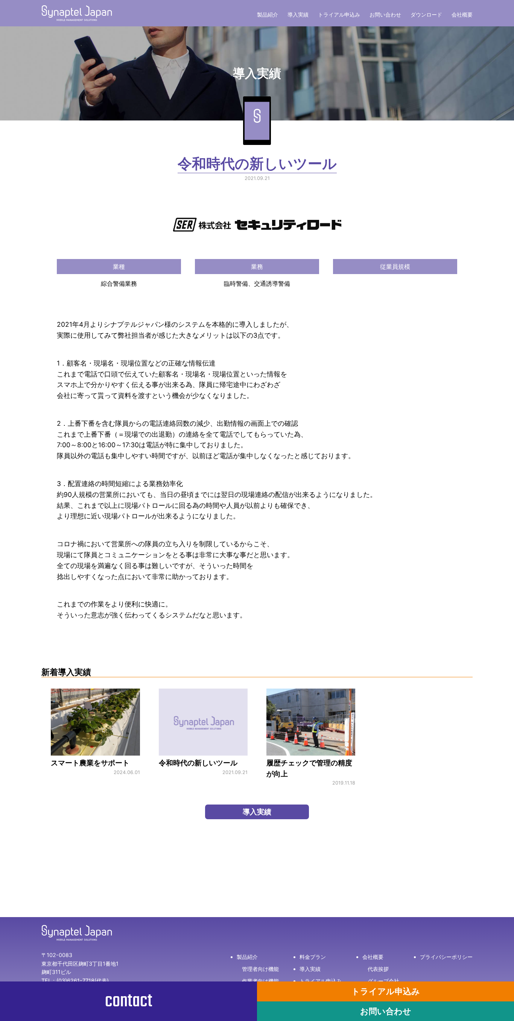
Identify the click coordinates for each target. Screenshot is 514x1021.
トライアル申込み (339, 14)
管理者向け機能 (260, 969)
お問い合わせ (385, 14)
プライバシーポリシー (446, 957)
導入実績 (298, 14)
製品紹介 (267, 14)
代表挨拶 (378, 969)
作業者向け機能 (260, 981)
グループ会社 (383, 981)
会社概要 (462, 14)
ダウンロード (426, 14)
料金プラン (313, 957)
